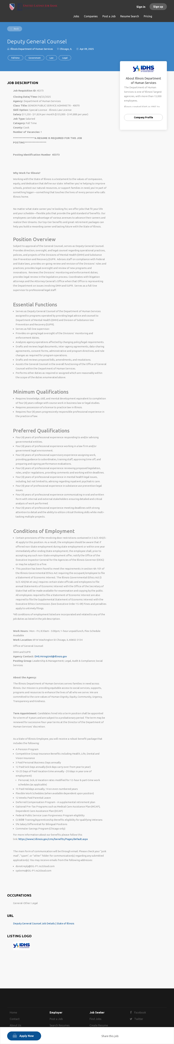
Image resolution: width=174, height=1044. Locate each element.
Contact (15, 1018)
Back (16, 29)
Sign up (158, 6)
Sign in (140, 6)
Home (13, 1012)
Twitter (138, 1018)
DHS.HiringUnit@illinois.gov (50, 656)
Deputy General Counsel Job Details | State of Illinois (43, 923)
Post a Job (56, 1018)
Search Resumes (60, 1025)
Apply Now (26, 1035)
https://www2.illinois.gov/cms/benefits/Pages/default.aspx (53, 839)
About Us (15, 1025)
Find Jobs (95, 1018)
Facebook (140, 1012)
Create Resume (99, 1025)
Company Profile (143, 117)
